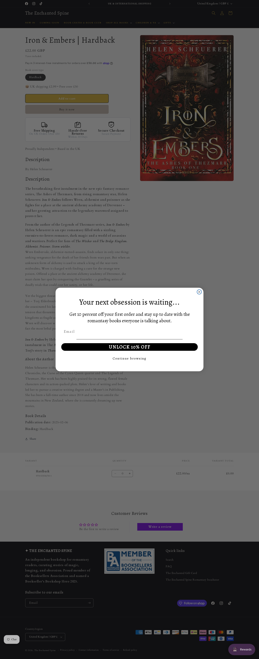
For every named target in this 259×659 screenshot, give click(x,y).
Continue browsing (129, 358)
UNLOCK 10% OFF (129, 347)
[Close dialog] (199, 292)
